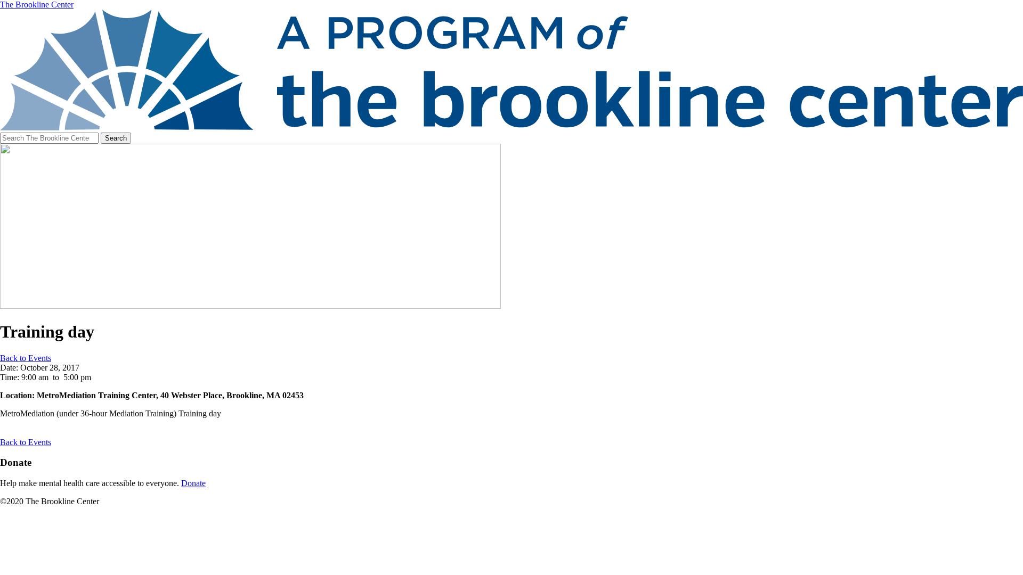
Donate (193, 483)
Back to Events (25, 358)
